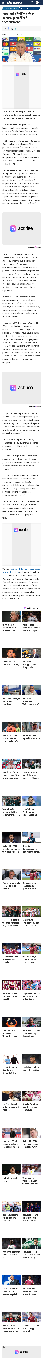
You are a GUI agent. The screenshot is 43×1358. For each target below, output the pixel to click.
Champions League (11, 8)
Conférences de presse (29, 8)
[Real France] (15, 2)
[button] (4, 2)
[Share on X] (12, 28)
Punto (4, 34)
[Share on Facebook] (8, 28)
